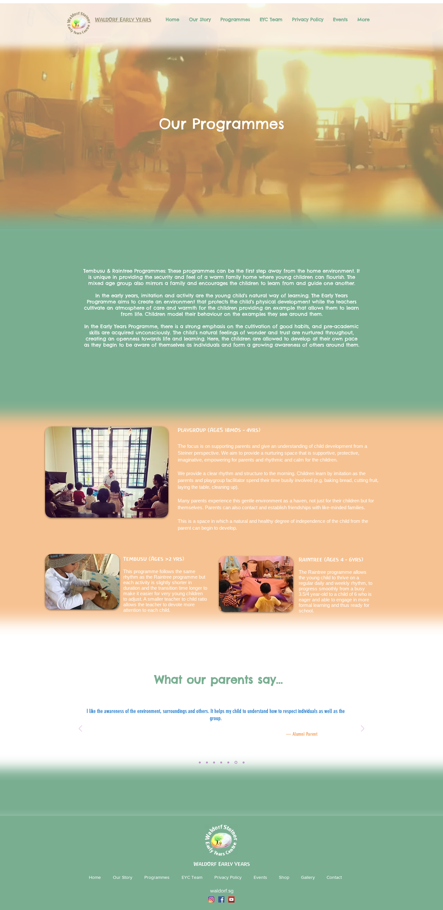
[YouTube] (231, 899)
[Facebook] (221, 899)
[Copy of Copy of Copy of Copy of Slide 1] (235, 762)
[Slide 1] (200, 762)
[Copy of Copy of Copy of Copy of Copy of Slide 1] (214, 762)
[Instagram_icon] (211, 899)
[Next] (362, 729)
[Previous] (80, 729)
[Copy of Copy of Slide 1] (221, 762)
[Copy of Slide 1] (207, 762)
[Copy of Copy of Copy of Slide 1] (228, 762)
